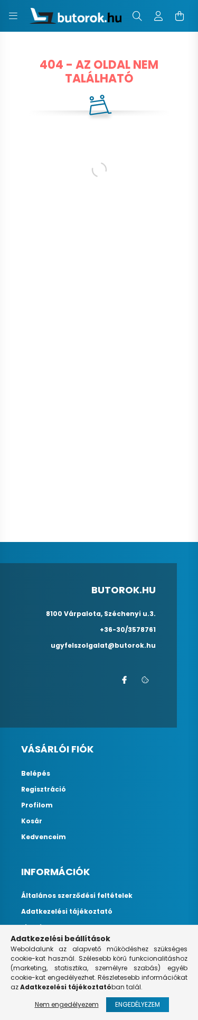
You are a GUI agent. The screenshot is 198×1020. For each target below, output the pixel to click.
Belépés (35, 773)
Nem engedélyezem (67, 1004)
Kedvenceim (43, 837)
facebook (124, 680)
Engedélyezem (137, 1004)
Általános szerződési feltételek (77, 895)
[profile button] (158, 15)
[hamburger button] (13, 15)
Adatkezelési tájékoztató (66, 911)
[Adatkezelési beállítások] (145, 680)
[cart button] (179, 15)
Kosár (31, 821)
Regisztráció (43, 789)
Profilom (37, 805)
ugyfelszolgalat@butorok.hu (103, 645)
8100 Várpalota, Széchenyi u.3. (101, 613)
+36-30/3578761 (128, 629)
